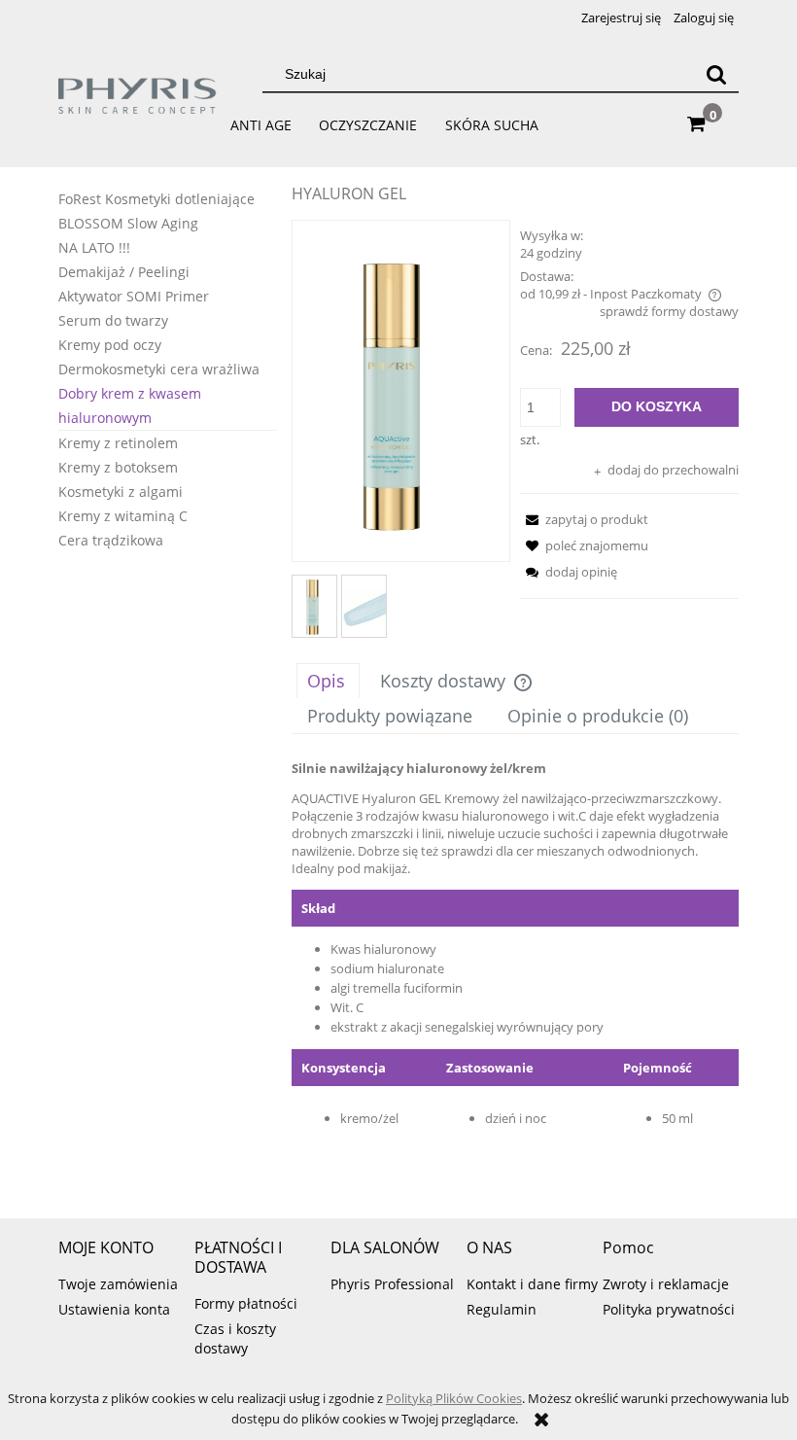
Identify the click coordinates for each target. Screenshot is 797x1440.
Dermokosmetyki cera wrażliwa (159, 369)
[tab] (328, 680)
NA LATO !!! (94, 247)
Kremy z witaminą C (123, 516)
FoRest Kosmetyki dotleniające (156, 199)
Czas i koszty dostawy (235, 1338)
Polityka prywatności (669, 1309)
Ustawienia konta (114, 1309)
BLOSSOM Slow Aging (128, 223)
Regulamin (502, 1309)
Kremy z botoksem (118, 467)
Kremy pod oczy (109, 344)
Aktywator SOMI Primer (133, 296)
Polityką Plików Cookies (454, 1398)
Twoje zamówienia (118, 1284)
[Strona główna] (138, 104)
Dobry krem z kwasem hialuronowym (129, 405)
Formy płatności (245, 1303)
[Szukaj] (716, 73)
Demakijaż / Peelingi (124, 272)
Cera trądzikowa (110, 540)
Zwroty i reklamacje (666, 1284)
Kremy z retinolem (118, 443)
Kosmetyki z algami (120, 491)
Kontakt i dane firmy (532, 1284)
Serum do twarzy (113, 320)
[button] (584, 519)
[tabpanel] (515, 969)
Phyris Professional (392, 1284)
